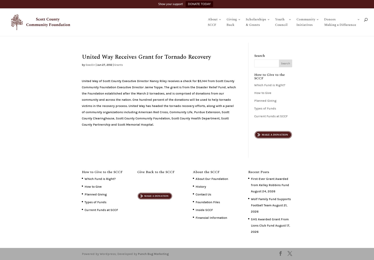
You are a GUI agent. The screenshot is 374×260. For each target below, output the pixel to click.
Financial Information (211, 218)
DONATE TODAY (199, 4)
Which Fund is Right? (269, 85)
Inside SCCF (204, 210)
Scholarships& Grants (256, 22)
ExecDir (90, 65)
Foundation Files (208, 202)
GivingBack (232, 22)
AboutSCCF (213, 22)
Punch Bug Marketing (153, 254)
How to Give (262, 93)
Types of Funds (265, 108)
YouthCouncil (281, 22)
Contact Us (203, 194)
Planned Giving (265, 100)
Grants (118, 65)
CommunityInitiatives (305, 22)
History (201, 186)
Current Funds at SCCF (271, 116)
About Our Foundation (212, 179)
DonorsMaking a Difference (340, 22)
